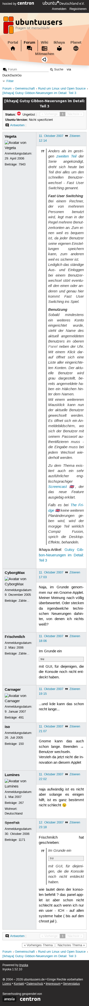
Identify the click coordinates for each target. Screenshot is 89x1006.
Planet (75, 42)
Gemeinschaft (25, 89)
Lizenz (6, 984)
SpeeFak (12, 822)
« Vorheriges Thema (38, 945)
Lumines (12, 774)
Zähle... (24, 601)
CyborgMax (15, 572)
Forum (29, 42)
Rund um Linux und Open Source (62, 89)
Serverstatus (71, 984)
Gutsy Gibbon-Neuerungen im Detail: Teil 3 (61, 555)
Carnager (13, 689)
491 (21, 718)
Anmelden (59, 9)
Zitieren (74, 136)
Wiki (44, 42)
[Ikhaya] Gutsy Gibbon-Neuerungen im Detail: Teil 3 (39, 93)
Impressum (53, 984)
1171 (22, 840)
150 (21, 744)
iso (7, 726)
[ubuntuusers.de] (33, 26)
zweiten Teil (66, 156)
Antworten (17, 125)
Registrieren (78, 9)
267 (21, 803)
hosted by (10, 4)
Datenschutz (34, 984)
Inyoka (23, 965)
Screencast (57, 486)
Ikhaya (59, 42)
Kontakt (19, 984)
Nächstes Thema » (71, 945)
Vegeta (10, 136)
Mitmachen (44, 53)
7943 (22, 164)
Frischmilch (15, 636)
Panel (52, 346)
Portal (13, 42)
